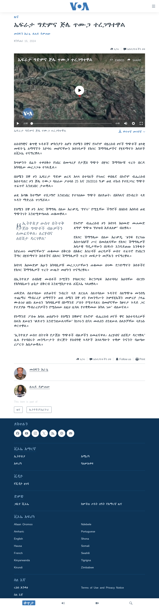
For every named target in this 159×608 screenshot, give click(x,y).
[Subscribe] (70, 433)
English (18, 539)
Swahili (85, 553)
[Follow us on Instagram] (35, 433)
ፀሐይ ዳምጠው (41, 34)
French (18, 553)
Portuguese (88, 531)
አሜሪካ (85, 456)
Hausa (18, 546)
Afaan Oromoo (23, 524)
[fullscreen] (141, 123)
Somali (85, 546)
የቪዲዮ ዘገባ (21, 484)
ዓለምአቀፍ (87, 464)
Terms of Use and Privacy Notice (102, 588)
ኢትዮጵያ (19, 456)
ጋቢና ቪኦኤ (21, 504)
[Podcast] (61, 433)
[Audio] (63, 603)
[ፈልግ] (131, 603)
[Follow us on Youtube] (26, 433)
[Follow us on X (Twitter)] (44, 433)
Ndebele (86, 524)
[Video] (97, 603)
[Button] (114, 49)
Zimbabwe (87, 567)
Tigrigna (86, 560)
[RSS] (53, 433)
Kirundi (18, 567)
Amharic (19, 531)
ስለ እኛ (18, 595)
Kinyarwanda (22, 560)
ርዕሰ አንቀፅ (21, 588)
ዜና (16, 17)
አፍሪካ (18, 464)
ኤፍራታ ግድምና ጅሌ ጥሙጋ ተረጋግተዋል (55, 59)
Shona (85, 539)
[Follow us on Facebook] (17, 433)
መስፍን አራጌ (22, 34)
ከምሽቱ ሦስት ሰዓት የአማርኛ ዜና (101, 504)
